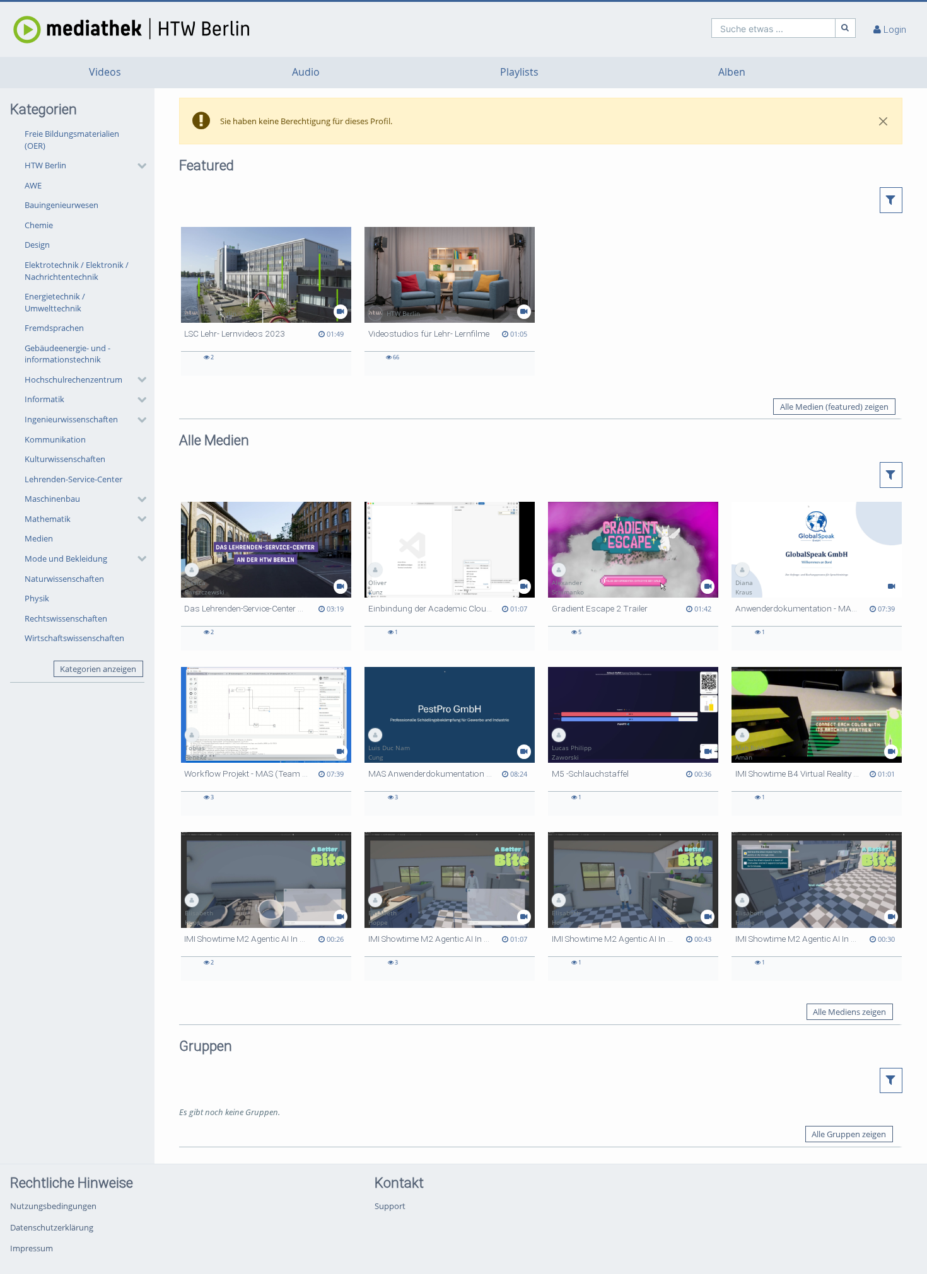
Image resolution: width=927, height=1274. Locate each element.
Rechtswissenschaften (66, 618)
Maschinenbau (52, 498)
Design (37, 244)
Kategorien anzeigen (98, 669)
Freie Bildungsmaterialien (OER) (72, 139)
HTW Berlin (45, 165)
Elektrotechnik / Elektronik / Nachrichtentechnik (77, 270)
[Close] (883, 121)
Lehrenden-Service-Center (73, 479)
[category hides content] (138, 166)
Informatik (44, 399)
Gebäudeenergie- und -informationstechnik (67, 354)
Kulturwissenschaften (65, 459)
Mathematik (48, 518)
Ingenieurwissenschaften (71, 419)
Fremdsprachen (54, 327)
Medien (39, 538)
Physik (37, 598)
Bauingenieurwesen (61, 205)
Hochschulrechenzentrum (73, 379)
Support (390, 1206)
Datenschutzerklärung (51, 1227)
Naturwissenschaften (64, 578)
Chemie (39, 225)
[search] (773, 28)
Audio (306, 72)
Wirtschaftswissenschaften (74, 638)
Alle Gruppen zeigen (849, 1134)
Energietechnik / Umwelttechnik (55, 302)
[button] (82, 166)
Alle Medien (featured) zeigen (834, 406)
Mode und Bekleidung (66, 558)
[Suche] (845, 28)
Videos (105, 72)
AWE (33, 185)
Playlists (519, 72)
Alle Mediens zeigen (849, 1011)
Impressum (31, 1248)
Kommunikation (55, 439)
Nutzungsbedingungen (53, 1206)
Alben (731, 72)
